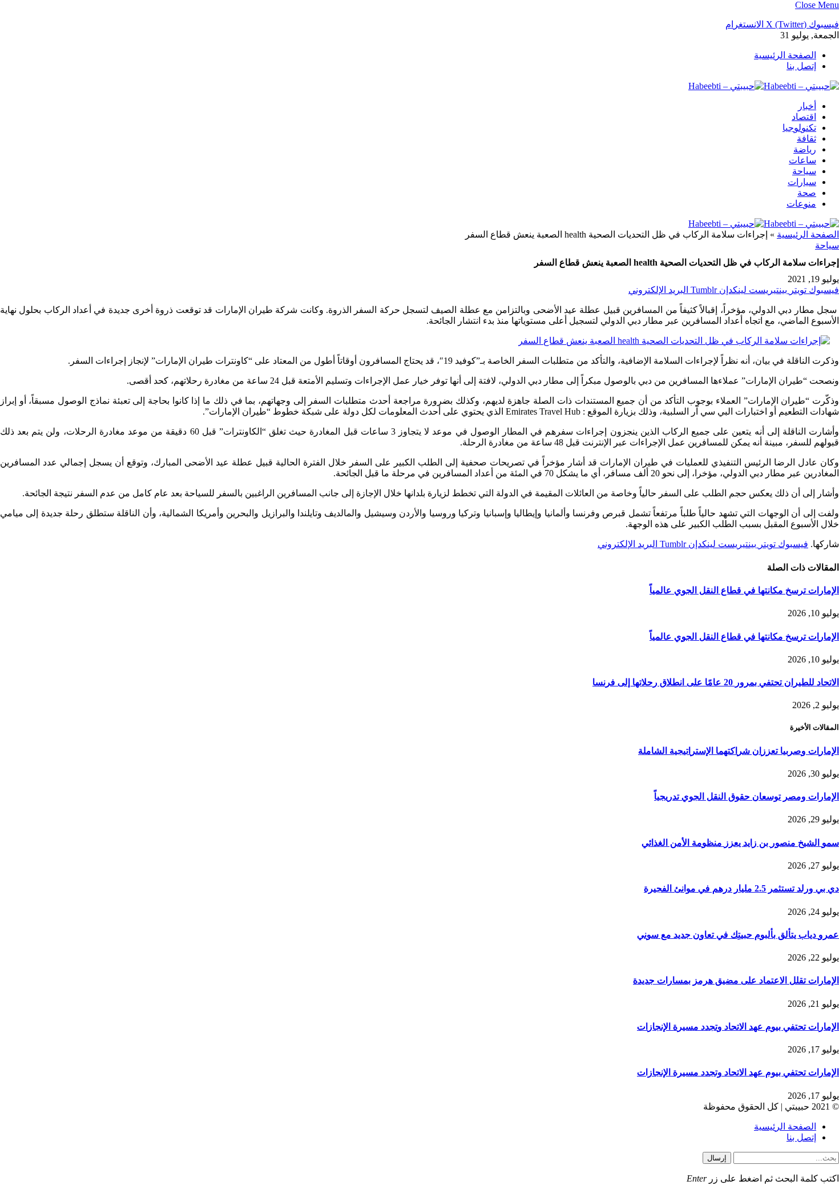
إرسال (717, 1158)
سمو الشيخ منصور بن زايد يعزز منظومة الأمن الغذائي (740, 842)
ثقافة (806, 138)
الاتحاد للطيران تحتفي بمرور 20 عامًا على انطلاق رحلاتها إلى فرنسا (715, 682)
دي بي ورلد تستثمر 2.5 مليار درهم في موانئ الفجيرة (741, 888)
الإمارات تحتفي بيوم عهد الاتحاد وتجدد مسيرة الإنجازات (738, 1026)
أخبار (807, 106)
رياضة (804, 149)
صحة (806, 193)
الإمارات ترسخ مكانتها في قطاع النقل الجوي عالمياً (744, 590)
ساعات (802, 160)
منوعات (801, 203)
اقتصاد (804, 117)
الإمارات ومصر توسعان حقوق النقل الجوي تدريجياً (746, 796)
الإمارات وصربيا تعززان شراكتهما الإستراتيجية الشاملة (738, 751)
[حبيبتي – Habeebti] (763, 86)
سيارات (802, 182)
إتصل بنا (801, 66)
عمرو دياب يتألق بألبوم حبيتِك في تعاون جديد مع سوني (738, 934)
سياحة (804, 171)
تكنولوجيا (799, 127)
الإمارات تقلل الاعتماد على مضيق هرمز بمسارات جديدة (736, 980)
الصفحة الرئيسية (785, 55)
